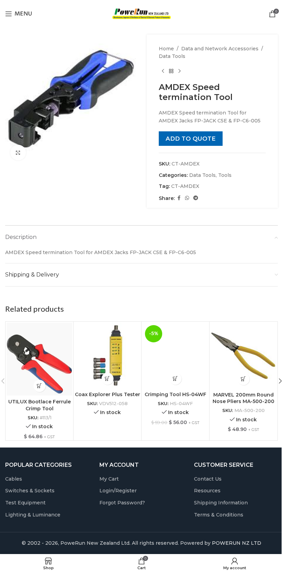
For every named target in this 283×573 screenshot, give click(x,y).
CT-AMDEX (185, 186)
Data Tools (172, 56)
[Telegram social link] (195, 198)
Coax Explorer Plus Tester (107, 394)
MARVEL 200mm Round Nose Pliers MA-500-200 (243, 398)
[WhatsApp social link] (187, 198)
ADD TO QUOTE (191, 138)
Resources (207, 490)
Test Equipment (25, 503)
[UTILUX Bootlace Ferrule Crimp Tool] (39, 359)
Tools (225, 175)
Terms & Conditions (218, 515)
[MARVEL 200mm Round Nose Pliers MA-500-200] (243, 356)
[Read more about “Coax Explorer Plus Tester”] (107, 379)
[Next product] (179, 71)
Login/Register (118, 490)
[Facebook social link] (179, 198)
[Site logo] (142, 13)
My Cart (109, 479)
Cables (13, 479)
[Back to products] (171, 71)
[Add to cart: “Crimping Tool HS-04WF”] (175, 379)
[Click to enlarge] (18, 152)
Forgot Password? (122, 503)
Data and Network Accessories (219, 49)
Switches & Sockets (30, 490)
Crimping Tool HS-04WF (175, 394)
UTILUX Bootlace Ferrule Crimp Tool (39, 405)
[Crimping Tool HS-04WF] (175, 355)
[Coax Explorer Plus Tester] (107, 355)
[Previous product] (163, 71)
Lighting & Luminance (32, 515)
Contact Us (208, 479)
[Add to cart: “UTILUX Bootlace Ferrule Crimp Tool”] (39, 386)
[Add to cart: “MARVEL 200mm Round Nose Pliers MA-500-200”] (243, 379)
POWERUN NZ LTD (236, 543)
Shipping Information (221, 503)
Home (166, 49)
